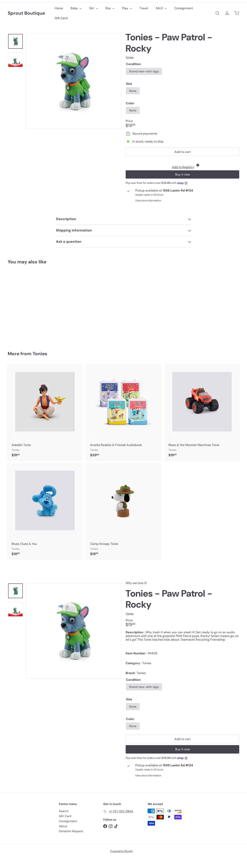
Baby (75, 8)
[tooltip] (197, 165)
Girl (92, 8)
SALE (160, 8)
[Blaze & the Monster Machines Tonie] (202, 412)
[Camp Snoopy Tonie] (123, 511)
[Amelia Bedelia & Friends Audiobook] (123, 412)
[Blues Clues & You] (45, 511)
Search (64, 811)
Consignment (183, 8)
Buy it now (182, 174)
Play (125, 8)
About (63, 826)
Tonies (40, 354)
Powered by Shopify (121, 851)
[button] (182, 164)
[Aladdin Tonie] (45, 412)
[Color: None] (15, 311)
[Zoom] (73, 81)
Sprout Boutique (26, 13)
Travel (144, 8)
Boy (109, 8)
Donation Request (71, 831)
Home (59, 8)
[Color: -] (15, 438)
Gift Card (61, 18)
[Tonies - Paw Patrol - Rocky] (25, 305)
